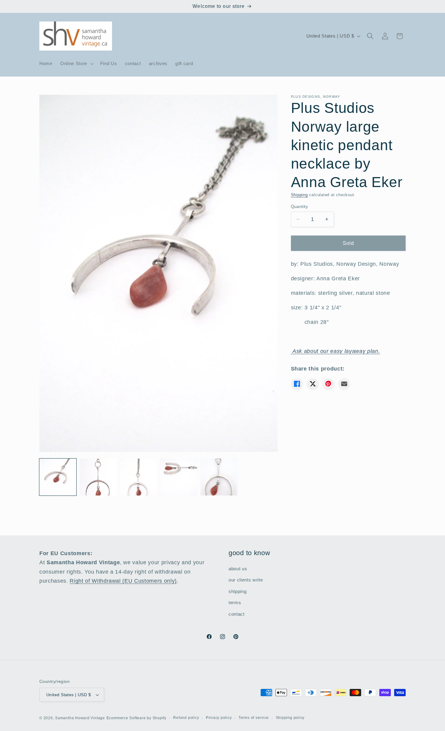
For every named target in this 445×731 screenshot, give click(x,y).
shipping (237, 591)
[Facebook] (297, 384)
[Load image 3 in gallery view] (138, 477)
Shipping (299, 195)
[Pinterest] (328, 384)
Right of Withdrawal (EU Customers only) (123, 581)
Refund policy (186, 718)
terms (235, 602)
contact (237, 614)
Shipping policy (290, 718)
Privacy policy (219, 718)
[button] (76, 64)
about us (238, 568)
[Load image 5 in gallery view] (218, 477)
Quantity (299, 206)
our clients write (246, 579)
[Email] (344, 384)
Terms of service (254, 718)
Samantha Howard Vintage (80, 718)
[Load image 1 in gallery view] (57, 477)
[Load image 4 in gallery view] (178, 477)
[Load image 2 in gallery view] (98, 477)
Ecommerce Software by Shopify (136, 718)
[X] (313, 384)
